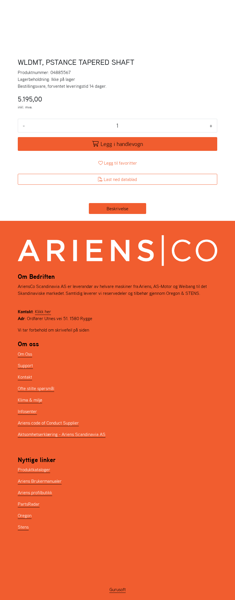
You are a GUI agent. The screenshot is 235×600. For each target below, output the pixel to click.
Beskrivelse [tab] (117, 208)
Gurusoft (117, 589)
